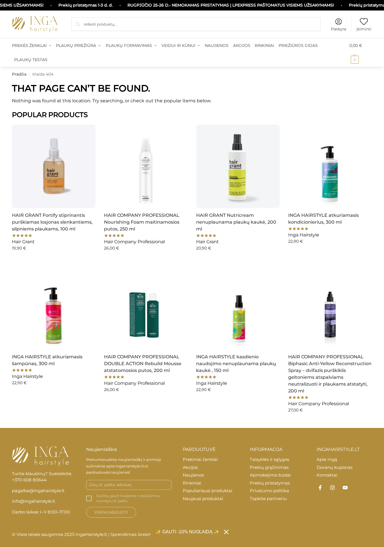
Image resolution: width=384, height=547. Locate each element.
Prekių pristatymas (270, 483)
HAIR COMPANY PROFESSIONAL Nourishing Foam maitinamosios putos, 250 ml (141, 222)
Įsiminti (363, 29)
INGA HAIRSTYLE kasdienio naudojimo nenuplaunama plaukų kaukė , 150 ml (236, 363)
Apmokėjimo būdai (270, 475)
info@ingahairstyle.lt (33, 501)
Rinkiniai (192, 483)
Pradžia (19, 74)
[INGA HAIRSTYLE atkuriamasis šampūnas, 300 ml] (54, 308)
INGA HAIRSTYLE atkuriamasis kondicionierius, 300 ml (323, 219)
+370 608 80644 (29, 479)
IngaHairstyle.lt (129, 466)
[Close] (226, 532)
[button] (360, 52)
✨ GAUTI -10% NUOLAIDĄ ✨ (187, 531)
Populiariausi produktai (207, 490)
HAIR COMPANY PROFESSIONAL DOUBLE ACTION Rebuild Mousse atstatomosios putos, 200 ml (142, 363)
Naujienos (193, 475)
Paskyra (338, 29)
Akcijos (190, 467)
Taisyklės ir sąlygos (269, 459)
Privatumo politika (269, 490)
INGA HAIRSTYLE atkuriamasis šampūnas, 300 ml (47, 360)
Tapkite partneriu (268, 498)
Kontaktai (327, 475)
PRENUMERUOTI (111, 512)
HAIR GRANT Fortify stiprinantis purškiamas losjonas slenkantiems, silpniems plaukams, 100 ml (52, 222)
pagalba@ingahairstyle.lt (38, 490)
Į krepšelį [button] (54, 260)
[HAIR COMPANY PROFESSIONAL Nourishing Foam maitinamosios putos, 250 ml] (146, 166)
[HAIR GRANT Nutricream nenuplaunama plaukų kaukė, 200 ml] (238, 166)
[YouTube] (345, 487)
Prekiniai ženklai (200, 459)
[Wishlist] (87, 131)
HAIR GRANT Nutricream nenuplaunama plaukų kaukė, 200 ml (236, 222)
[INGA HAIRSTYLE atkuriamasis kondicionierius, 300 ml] (330, 166)
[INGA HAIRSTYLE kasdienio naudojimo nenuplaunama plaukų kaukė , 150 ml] (238, 308)
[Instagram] (332, 487)
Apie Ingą (327, 459)
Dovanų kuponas (334, 467)
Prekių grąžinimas (269, 467)
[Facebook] (320, 487)
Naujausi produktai (203, 498)
